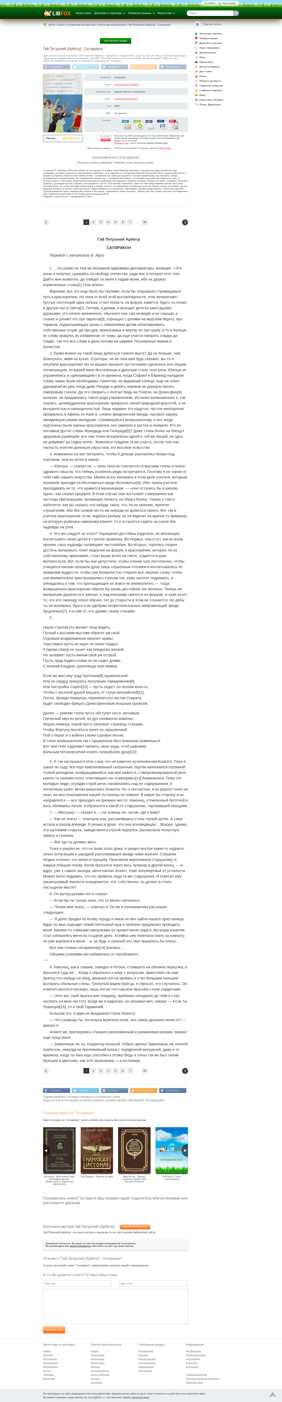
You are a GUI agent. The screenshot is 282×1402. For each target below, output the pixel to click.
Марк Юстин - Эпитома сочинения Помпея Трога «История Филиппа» (134, 1179)
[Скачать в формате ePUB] (138, 128)
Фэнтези (95, 1378)
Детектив (48, 1355)
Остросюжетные (147, 1363)
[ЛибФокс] (57, 13)
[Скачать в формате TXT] (150, 128)
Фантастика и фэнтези (210, 33)
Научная (95, 1366)
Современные (146, 1366)
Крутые (47, 1370)
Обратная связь (194, 1382)
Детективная (97, 1359)
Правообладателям (196, 1374)
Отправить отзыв (54, 1329)
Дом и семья (205, 71)
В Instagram (113, 67)
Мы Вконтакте (172, 67)
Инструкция (165, 148)
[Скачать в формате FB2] (126, 128)
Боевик (47, 1351)
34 (144, 222)
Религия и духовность (210, 81)
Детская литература (209, 67)
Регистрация (229, 3)
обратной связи (140, 1397)
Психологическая (100, 1370)
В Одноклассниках (145, 67)
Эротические (145, 1370)
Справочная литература (211, 85)
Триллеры (48, 1374)
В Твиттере (84, 67)
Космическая (98, 1363)
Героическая (97, 1355)
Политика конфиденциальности (203, 1378)
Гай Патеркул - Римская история (97, 1176)
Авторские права (115, 40)
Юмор (202, 95)
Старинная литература (210, 90)
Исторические (50, 1363)
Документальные (207, 52)
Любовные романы (139, 13)
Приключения (206, 62)
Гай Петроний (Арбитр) (126, 84)
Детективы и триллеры (108, 13)
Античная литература (125, 98)
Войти (212, 3)
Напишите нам (121, 143)
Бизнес (202, 76)
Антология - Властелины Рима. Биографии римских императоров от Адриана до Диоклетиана (59, 1180)
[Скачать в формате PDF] (173, 128)
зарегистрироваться (80, 1246)
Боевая (95, 1351)
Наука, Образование (209, 48)
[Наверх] (272, 1395)
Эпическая (96, 1382)
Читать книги (83, 13)
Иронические (50, 1359)
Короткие (143, 1355)
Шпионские (49, 1378)
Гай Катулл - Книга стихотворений (171, 1177)
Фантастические (147, 1359)
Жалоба (105, 140)
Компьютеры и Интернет (211, 100)
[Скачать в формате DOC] (161, 128)
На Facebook (56, 67)
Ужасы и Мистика (100, 1374)
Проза (202, 57)
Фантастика (165, 13)
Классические (50, 1366)
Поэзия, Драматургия (209, 104)
